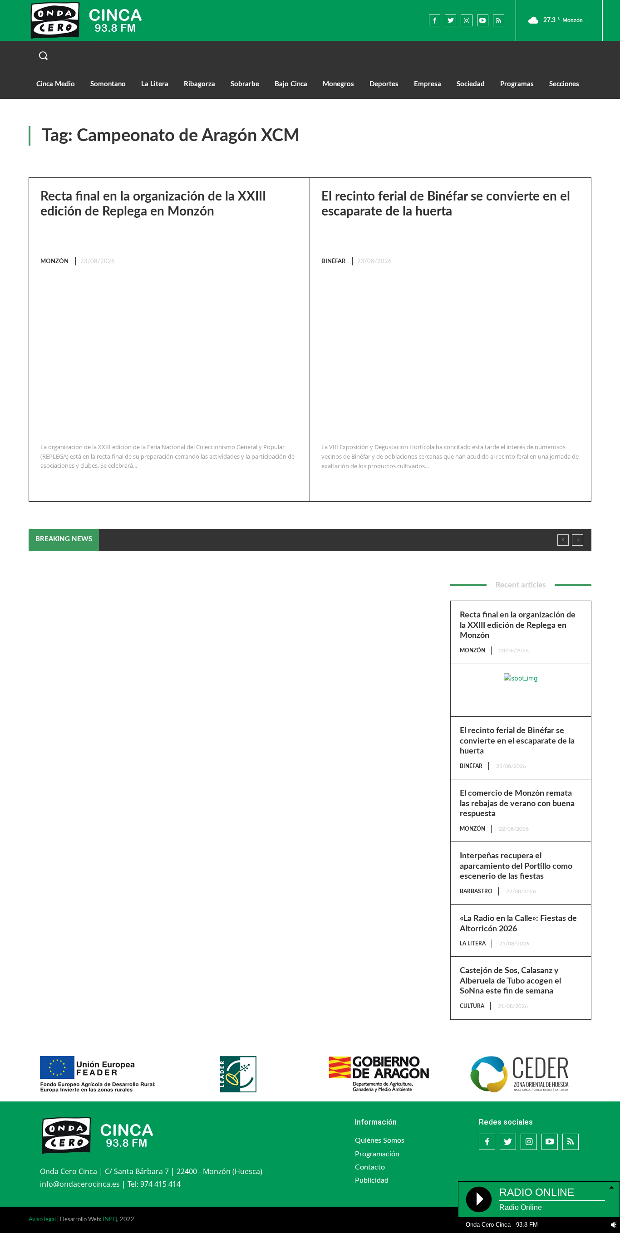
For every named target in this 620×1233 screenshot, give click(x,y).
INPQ (110, 1220)
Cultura (472, 1006)
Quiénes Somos (379, 1140)
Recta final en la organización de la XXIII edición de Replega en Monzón (221, 539)
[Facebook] (434, 20)
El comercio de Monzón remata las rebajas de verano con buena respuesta (517, 803)
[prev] (563, 540)
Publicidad (372, 1180)
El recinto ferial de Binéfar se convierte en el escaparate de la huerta (517, 741)
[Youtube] (482, 20)
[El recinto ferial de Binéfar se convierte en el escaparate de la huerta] (448, 355)
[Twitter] (450, 20)
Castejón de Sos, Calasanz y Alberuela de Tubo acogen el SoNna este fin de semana (510, 981)
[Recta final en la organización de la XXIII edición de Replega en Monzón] (167, 355)
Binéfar (333, 261)
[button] (310, 55)
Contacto (370, 1167)
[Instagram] (466, 20)
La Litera (473, 943)
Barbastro (476, 891)
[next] (577, 540)
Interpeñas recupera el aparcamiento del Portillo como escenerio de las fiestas (516, 866)
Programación (377, 1154)
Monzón (54, 261)
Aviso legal (42, 1220)
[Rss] (498, 20)
